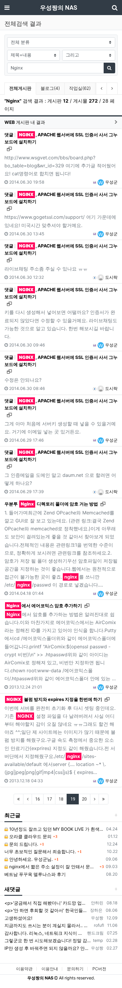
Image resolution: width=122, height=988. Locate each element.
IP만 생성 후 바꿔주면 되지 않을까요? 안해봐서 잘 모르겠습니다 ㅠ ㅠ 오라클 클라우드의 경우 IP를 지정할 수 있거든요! (46, 948)
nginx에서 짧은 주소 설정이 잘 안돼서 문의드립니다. (53, 866)
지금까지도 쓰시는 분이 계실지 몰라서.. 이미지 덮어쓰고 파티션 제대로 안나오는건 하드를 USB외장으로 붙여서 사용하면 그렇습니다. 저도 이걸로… (48, 925)
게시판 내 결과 (24, 122)
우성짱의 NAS (58, 7)
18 (61, 799)
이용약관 (24, 968)
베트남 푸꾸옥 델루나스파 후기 (35, 874)
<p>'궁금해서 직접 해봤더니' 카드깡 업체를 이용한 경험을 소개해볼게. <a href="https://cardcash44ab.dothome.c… (46, 903)
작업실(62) (80, 88)
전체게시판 (20, 88)
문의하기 (75, 968)
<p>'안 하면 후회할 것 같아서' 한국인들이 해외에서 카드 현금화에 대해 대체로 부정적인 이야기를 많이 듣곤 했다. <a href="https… (46, 910)
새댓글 (12, 889)
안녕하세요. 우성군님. (30, 859)
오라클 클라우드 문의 (30, 836)
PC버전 (99, 968)
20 (84, 799)
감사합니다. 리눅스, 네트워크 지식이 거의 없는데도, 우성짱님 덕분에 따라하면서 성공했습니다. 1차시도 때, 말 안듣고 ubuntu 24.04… (44, 933)
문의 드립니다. (23, 844)
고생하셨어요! (18, 918)
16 (37, 799)
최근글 (12, 815)
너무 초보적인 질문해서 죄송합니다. (40, 851)
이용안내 (49, 968)
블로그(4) (50, 88)
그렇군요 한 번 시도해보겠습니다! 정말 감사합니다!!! (47, 940)
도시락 (111, 277)
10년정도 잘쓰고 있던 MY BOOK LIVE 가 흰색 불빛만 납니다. (56, 829)
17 (49, 799)
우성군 (111, 181)
